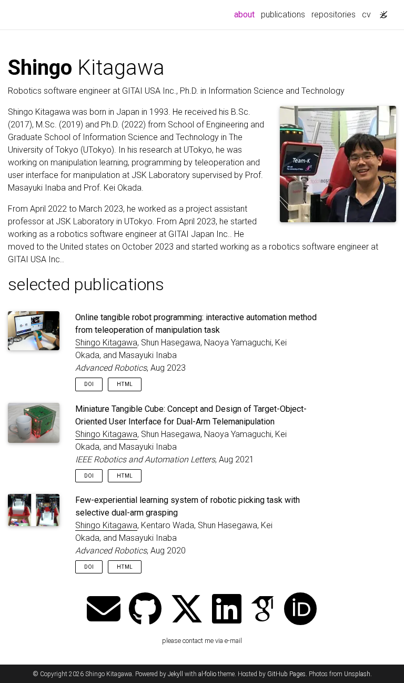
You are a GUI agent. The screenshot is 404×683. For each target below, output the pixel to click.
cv (366, 14)
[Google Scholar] (262, 610)
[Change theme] (381, 11)
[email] (103, 610)
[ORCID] (300, 610)
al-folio (207, 674)
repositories (333, 14)
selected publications (86, 284)
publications (283, 14)
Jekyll (175, 674)
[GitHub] (145, 610)
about (246, 14)
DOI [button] (89, 384)
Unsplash (357, 674)
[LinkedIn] (226, 610)
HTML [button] (125, 384)
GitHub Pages (286, 674)
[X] (187, 610)
